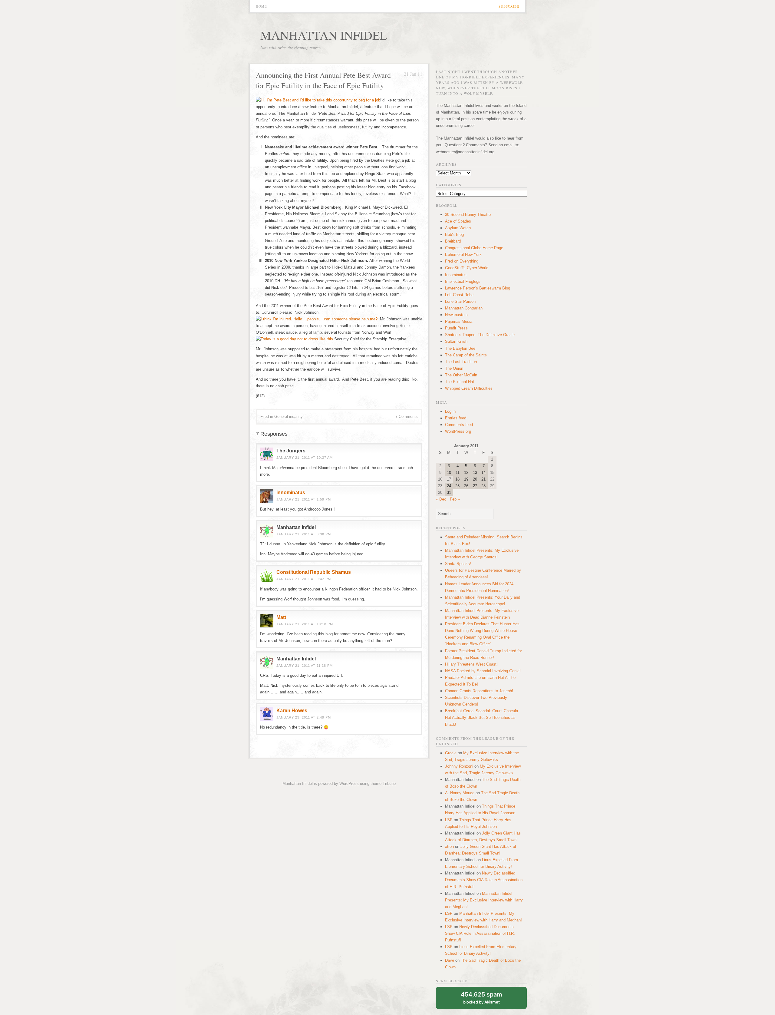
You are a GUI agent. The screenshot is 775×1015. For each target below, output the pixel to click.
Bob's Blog (454, 234)
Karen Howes (291, 710)
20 (475, 479)
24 (449, 486)
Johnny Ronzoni (459, 766)
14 (483, 472)
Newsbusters (456, 314)
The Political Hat (459, 381)
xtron (449, 846)
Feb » (455, 499)
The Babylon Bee (460, 348)
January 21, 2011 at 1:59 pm (303, 499)
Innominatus (456, 275)
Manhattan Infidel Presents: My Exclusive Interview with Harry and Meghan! (484, 900)
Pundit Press (456, 328)
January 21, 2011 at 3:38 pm (303, 534)
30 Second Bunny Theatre (468, 214)
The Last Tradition (461, 361)
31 (449, 492)
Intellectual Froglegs (462, 281)
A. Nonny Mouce (459, 793)
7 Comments (406, 416)
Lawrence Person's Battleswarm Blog (477, 288)
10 (449, 472)
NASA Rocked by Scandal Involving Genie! (483, 671)
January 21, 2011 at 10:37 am (304, 457)
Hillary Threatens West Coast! (471, 664)
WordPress (349, 783)
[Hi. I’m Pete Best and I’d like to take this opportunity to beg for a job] (318, 100)
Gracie (451, 753)
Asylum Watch (458, 228)
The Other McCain (461, 375)
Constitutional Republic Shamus (313, 572)
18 (457, 479)
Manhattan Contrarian (464, 308)
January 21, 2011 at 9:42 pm (303, 579)
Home (261, 6)
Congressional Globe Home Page (474, 248)
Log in (450, 411)
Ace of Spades (458, 221)
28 (483, 486)
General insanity (288, 416)
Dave (449, 960)
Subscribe (509, 6)
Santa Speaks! (458, 563)
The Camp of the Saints (466, 355)
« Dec (441, 499)
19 (466, 479)
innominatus (290, 492)
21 (483, 479)
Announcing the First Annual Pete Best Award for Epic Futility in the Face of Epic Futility (323, 80)
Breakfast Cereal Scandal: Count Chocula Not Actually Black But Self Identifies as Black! (481, 717)
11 (458, 472)
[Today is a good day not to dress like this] (294, 339)
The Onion (454, 368)
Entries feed (455, 418)
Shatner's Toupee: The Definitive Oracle (480, 334)
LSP (449, 820)
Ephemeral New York (463, 254)
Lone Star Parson (460, 301)
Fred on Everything (461, 261)
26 (466, 486)
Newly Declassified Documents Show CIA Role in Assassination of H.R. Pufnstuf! (484, 880)
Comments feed (459, 424)
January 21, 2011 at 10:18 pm (304, 624)
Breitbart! (453, 241)
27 (475, 486)
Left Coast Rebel (459, 295)
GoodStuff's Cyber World (466, 268)
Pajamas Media (458, 321)
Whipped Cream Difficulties (469, 388)
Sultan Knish (456, 341)
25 (457, 486)
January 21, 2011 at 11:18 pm (304, 665)
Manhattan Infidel (323, 35)
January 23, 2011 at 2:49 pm (303, 717)
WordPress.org (458, 431)
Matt (281, 617)
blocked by (481, 997)
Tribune (389, 783)
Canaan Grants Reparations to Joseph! (479, 691)
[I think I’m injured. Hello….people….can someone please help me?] (317, 319)
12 (466, 472)
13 (475, 472)
